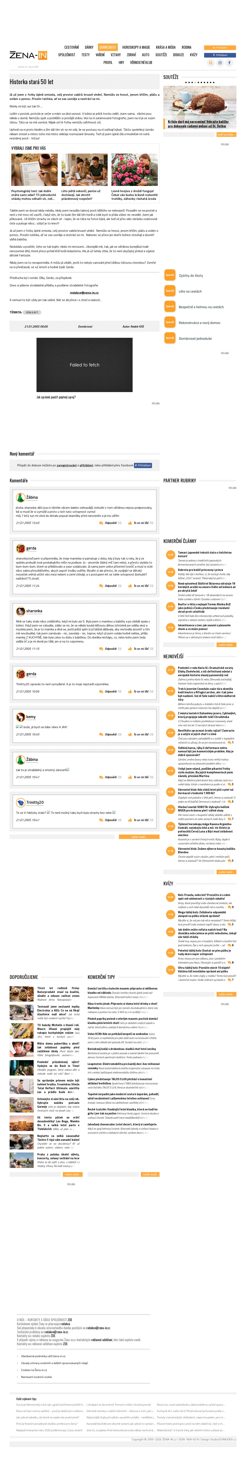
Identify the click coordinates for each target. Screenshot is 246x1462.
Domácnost (108, 47)
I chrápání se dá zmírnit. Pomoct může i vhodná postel (119, 1405)
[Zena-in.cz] (31, 55)
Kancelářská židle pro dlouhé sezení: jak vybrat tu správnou (121, 1424)
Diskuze (178, 54)
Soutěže (161, 54)
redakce (65, 1323)
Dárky (89, 47)
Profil (108, 62)
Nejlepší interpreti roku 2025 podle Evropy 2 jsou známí (49, 1430)
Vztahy (116, 54)
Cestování (71, 47)
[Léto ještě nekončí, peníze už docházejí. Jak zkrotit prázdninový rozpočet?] (85, 170)
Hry (121, 62)
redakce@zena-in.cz (98, 1328)
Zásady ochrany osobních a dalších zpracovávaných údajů (54, 1363)
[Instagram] (220, 63)
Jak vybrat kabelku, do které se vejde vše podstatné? (47, 1417)
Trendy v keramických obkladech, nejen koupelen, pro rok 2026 (191, 1417)
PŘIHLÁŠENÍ (86, 465)
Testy (85, 54)
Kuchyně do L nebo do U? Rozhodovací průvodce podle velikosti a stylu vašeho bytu (191, 1411)
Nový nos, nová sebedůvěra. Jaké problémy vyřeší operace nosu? (191, 1405)
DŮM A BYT (32, 312)
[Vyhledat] (211, 63)
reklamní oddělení (101, 1339)
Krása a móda (166, 47)
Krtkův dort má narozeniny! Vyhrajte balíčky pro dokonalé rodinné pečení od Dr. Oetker (198, 123)
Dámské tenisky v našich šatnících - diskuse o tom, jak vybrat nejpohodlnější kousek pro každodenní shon (121, 1411)
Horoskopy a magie (136, 47)
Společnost (66, 54)
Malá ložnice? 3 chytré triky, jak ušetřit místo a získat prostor (191, 1430)
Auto (145, 54)
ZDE (70, 1319)
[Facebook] (229, 63)
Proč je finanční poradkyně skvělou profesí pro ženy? (47, 1424)
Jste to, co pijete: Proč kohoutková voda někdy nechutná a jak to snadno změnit (121, 1430)
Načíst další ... (139, 837)
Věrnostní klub (141, 62)
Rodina (186, 47)
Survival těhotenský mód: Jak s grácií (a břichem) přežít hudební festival (50, 1405)
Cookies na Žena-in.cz (34, 1370)
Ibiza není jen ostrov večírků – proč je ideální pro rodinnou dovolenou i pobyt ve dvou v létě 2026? (50, 1411)
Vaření (100, 54)
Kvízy (193, 54)
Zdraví (131, 54)
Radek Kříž (137, 326)
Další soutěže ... (226, 134)
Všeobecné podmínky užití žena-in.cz (43, 1356)
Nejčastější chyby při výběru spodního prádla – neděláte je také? (121, 1417)
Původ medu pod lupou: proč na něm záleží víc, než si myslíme (191, 1424)
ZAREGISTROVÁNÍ (67, 465)
